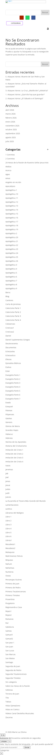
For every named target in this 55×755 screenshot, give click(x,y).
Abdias (8, 166)
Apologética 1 (11, 190)
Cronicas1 (10, 328)
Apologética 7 (11, 280)
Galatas (9, 418)
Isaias (8, 465)
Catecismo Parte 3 (13, 316)
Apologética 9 (11, 288)
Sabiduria (10, 627)
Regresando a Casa (14, 607)
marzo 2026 (10, 114)
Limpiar (4, 741)
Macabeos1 (10, 544)
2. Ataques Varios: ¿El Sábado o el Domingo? (24, 98)
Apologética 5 (11, 273)
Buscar (45, 64)
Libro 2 (8, 520)
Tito (7, 697)
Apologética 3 (11, 265)
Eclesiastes (10, 351)
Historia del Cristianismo (16, 446)
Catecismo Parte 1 (13, 308)
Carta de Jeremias (13, 304)
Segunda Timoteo (13, 678)
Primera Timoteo (13, 595)
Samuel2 (9, 638)
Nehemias (10, 568)
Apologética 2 (11, 233)
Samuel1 (9, 634)
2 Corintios (10, 158)
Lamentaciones (12, 505)
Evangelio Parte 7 (13, 398)
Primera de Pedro (13, 587)
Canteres (9, 300)
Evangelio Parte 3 (13, 383)
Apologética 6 (11, 276)
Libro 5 (8, 532)
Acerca (8, 170)
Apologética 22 (12, 245)
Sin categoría (11, 682)
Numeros (9, 572)
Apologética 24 (12, 253)
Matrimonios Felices (14, 556)
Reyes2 (9, 615)
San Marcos (10, 654)
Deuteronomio (12, 343)
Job (7, 473)
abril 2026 (10, 110)
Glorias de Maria (13, 426)
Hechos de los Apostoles (16, 442)
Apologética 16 (12, 217)
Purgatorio (10, 603)
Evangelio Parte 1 (13, 375)
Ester (8, 371)
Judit (7, 493)
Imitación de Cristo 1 (14, 450)
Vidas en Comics (12, 709)
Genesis (9, 422)
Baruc (8, 292)
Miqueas (9, 560)
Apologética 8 (11, 284)
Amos (8, 178)
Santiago (9, 662)
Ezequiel (9, 406)
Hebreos (9, 438)
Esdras (8, 367)
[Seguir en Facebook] (33, 18)
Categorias (16, 23)
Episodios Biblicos (13, 363)
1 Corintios (10, 154)
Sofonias (9, 690)
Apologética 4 (11, 269)
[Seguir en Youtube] (22, 18)
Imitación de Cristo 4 (14, 461)
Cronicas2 (10, 332)
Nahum (9, 564)
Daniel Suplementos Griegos (18, 339)
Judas (8, 489)
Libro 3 (8, 524)
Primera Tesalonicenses (16, 591)
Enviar (27, 747)
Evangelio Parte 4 (13, 387)
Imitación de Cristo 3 (14, 457)
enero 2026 (10, 121)
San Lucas (10, 650)
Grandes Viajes (12, 430)
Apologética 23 (12, 249)
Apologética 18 (12, 225)
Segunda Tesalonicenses (16, 674)
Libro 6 (8, 536)
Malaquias (10, 552)
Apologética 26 (12, 261)
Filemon (9, 410)
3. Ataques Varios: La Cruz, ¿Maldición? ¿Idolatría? (27, 90)
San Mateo (10, 658)
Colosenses (10, 324)
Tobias (8, 701)
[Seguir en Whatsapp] (27, 18)
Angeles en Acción (13, 182)
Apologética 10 (12, 194)
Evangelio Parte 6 (13, 395)
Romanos (9, 619)
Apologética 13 (12, 206)
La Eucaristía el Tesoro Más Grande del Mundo (26, 501)
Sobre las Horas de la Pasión (18, 686)
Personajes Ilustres (14, 579)
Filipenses (10, 414)
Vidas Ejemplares (13, 705)
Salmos (9, 631)
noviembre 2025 (12, 125)
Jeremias (9, 469)
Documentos (11, 347)
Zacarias (9, 717)
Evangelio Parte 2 (13, 379)
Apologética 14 (12, 210)
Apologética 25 (12, 257)
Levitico (9, 509)
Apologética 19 (12, 229)
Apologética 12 (12, 202)
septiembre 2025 (13, 133)
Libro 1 (8, 516)
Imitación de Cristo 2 (14, 454)
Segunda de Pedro (13, 670)
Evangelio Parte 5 (13, 391)
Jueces (8, 497)
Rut (7, 623)
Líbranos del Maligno (15, 513)
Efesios (9, 359)
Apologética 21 (12, 241)
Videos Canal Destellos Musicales (20, 713)
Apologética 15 (12, 213)
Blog (7, 296)
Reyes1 (9, 611)
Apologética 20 (12, 237)
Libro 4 (8, 528)
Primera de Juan (12, 583)
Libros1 (9, 540)
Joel (7, 477)
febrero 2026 (11, 118)
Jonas (8, 481)
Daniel (8, 336)
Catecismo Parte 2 (13, 312)
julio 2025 (10, 141)
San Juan (9, 646)
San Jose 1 (10, 642)
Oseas (8, 575)
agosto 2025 (11, 137)
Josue (8, 485)
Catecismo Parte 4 (13, 320)
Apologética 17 (12, 221)
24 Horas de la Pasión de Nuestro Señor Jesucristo (27, 162)
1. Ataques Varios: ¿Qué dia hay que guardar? (25, 94)
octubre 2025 (11, 129)
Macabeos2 (10, 548)
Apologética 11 (12, 198)
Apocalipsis (10, 186)
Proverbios (10, 599)
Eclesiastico (10, 355)
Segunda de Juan (13, 666)
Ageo (8, 174)
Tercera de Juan (12, 694)
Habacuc (9, 434)
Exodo (8, 402)
